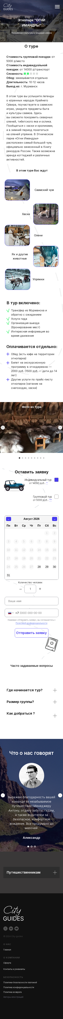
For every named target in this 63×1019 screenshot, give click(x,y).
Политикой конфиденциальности (31, 623)
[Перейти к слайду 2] (22, 458)
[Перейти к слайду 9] (43, 458)
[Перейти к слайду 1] (19, 458)
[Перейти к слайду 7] (37, 458)
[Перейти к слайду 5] (31, 458)
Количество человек (30, 582)
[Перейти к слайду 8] (40, 458)
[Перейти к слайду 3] (25, 458)
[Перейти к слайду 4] (28, 458)
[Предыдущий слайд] (3, 428)
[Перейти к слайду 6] (34, 458)
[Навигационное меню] (57, 6)
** (50, 500)
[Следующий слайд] (60, 428)
